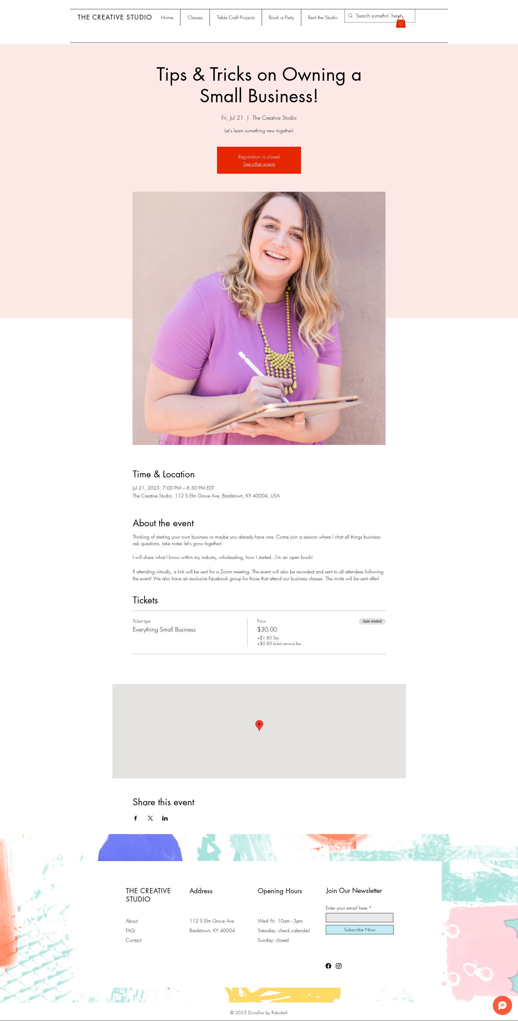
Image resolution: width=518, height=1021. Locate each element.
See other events (259, 164)
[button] (401, 22)
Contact (133, 940)
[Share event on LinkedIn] (165, 818)
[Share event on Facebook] (135, 818)
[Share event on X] (150, 818)
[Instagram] (338, 966)
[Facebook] (328, 966)
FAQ (130, 930)
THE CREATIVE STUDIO (115, 17)
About (132, 920)
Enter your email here (346, 907)
